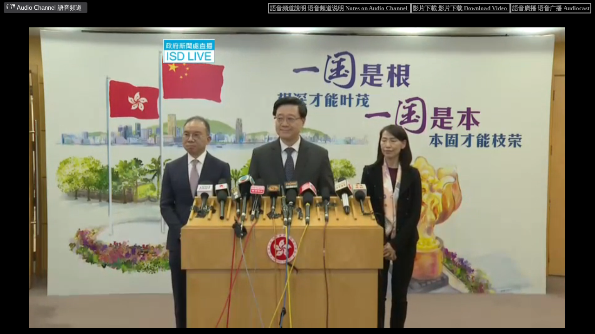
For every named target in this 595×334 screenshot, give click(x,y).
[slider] (267, 321)
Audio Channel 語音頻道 (48, 7)
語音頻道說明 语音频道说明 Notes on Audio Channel (339, 8)
